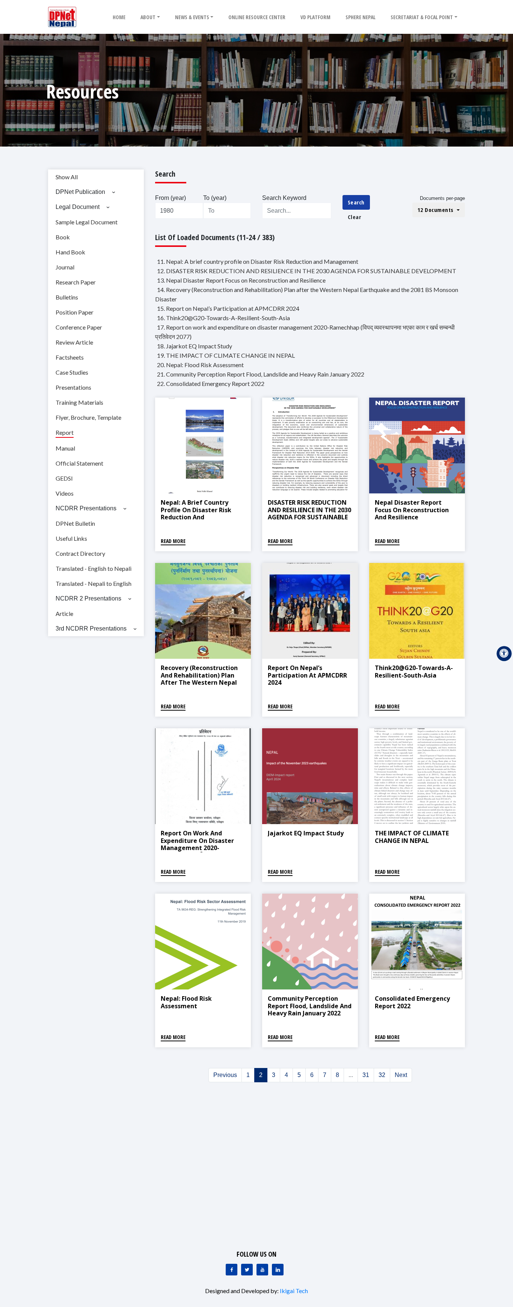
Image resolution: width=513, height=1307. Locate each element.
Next (401, 1075)
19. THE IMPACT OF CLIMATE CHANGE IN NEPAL (226, 355)
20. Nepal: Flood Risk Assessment (200, 364)
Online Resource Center (256, 17)
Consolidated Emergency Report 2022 (412, 1002)
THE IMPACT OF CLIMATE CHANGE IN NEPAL (412, 836)
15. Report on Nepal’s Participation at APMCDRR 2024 (228, 308)
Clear (354, 217)
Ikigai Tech (294, 1290)
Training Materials (79, 402)
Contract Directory (80, 553)
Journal (65, 267)
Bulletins (67, 297)
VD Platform (315, 17)
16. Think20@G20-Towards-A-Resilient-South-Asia (223, 317)
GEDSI (64, 478)
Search (356, 202)
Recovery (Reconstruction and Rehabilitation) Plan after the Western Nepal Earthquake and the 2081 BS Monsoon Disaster (199, 682)
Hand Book (70, 252)
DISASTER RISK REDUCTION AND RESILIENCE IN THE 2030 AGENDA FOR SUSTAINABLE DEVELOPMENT (309, 513)
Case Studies (72, 372)
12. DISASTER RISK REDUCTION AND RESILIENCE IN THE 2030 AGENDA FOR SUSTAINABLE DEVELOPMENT (306, 270)
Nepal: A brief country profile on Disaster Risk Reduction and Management (196, 513)
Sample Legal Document (87, 221)
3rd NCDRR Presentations (91, 628)
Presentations (73, 387)
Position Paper (75, 312)
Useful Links (71, 538)
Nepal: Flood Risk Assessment (186, 1002)
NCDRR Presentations (86, 508)
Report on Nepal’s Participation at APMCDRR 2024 (307, 675)
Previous (225, 1075)
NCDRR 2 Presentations (88, 598)
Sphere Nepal (361, 17)
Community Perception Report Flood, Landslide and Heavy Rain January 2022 (310, 1005)
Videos (65, 493)
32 (382, 1075)
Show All (67, 176)
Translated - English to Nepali (93, 568)
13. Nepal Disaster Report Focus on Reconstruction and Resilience (241, 280)
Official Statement (79, 463)
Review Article (74, 342)
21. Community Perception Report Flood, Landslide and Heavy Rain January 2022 (260, 374)
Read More (173, 541)
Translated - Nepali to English (93, 583)
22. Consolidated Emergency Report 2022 (210, 383)
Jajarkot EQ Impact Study (306, 833)
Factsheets (70, 357)
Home (119, 17)
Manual (65, 448)
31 (365, 1075)
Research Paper (76, 282)
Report (65, 432)
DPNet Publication (80, 192)
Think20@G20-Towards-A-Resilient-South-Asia (414, 671)
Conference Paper (79, 327)
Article (64, 613)
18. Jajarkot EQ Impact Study (194, 345)
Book (63, 237)
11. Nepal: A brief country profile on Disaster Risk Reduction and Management (257, 261)
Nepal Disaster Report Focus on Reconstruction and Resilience (412, 509)
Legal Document (78, 207)
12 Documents (437, 209)
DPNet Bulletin (75, 523)
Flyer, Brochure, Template (88, 417)
